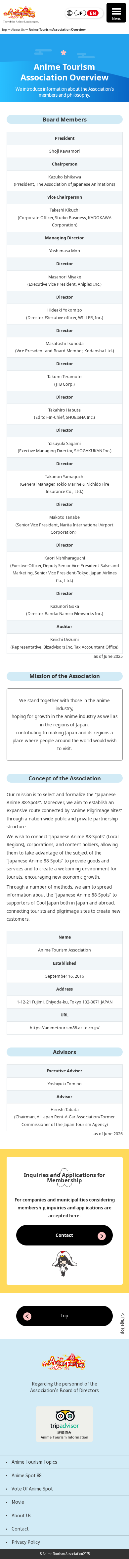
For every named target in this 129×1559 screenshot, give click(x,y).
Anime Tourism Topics (34, 1462)
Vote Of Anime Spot (32, 1488)
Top (4, 29)
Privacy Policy (26, 1542)
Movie (18, 1502)
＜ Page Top (122, 1324)
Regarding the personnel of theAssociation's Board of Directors (64, 1386)
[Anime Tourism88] (21, 15)
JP (80, 13)
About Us (21, 1515)
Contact (20, 1529)
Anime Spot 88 (26, 1475)
